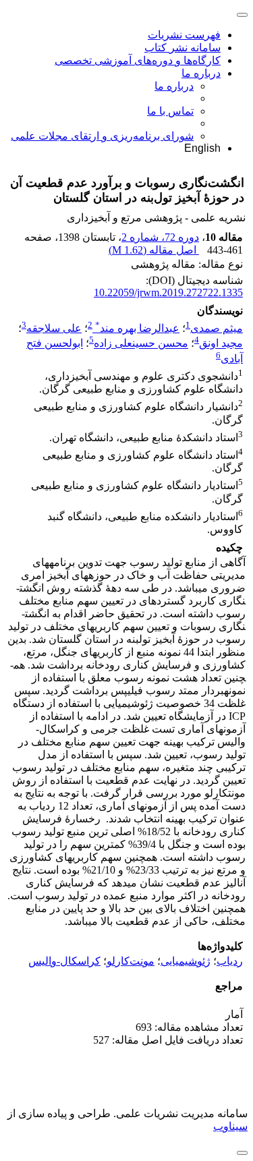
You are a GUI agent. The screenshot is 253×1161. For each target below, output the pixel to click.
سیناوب (230, 1126)
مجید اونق (221, 343)
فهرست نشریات (184, 34)
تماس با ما (170, 111)
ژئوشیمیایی (185, 961)
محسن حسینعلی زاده (141, 343)
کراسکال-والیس (64, 961)
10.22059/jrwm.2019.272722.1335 (168, 292)
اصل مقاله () (154, 250)
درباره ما (201, 73)
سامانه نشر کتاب (182, 47)
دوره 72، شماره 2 (160, 237)
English (202, 148)
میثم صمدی (216, 328)
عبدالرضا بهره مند (137, 328)
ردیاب (230, 961)
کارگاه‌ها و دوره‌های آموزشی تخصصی (138, 60)
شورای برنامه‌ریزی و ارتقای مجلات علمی (102, 136)
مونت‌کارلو (130, 961)
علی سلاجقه (54, 328)
